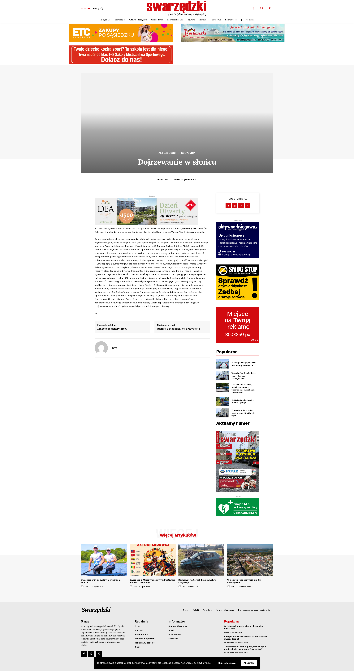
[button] (98, 8)
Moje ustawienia (226, 663)
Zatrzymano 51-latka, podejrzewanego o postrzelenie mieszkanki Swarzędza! (242, 388)
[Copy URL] (247, 205)
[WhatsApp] (234, 205)
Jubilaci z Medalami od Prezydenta (178, 328)
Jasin (226, 632)
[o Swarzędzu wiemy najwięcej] (177, 8)
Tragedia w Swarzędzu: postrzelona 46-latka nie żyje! (243, 413)
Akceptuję (249, 662)
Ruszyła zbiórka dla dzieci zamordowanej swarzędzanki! (243, 376)
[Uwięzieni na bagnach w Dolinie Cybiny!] (222, 401)
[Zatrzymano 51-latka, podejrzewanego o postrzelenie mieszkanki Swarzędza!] (222, 387)
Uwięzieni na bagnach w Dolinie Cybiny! (242, 401)
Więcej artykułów (178, 535)
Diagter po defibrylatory (112, 328)
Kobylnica (188, 153)
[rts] (101, 348)
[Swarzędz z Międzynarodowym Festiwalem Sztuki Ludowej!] (153, 560)
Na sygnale (229, 642)
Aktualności (167, 153)
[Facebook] (253, 8)
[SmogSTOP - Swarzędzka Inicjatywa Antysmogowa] (237, 282)
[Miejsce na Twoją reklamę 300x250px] (237, 325)
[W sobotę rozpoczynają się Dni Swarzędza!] (250, 560)
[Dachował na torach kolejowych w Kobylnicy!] (201, 560)
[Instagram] (261, 8)
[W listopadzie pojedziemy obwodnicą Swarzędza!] (222, 363)
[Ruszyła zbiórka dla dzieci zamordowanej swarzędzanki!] (222, 375)
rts (166, 179)
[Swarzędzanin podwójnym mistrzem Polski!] (104, 560)
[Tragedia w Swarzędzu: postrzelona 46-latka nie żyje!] (222, 412)
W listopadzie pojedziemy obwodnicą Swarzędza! (243, 364)
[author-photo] (82, 586)
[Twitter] (269, 8)
